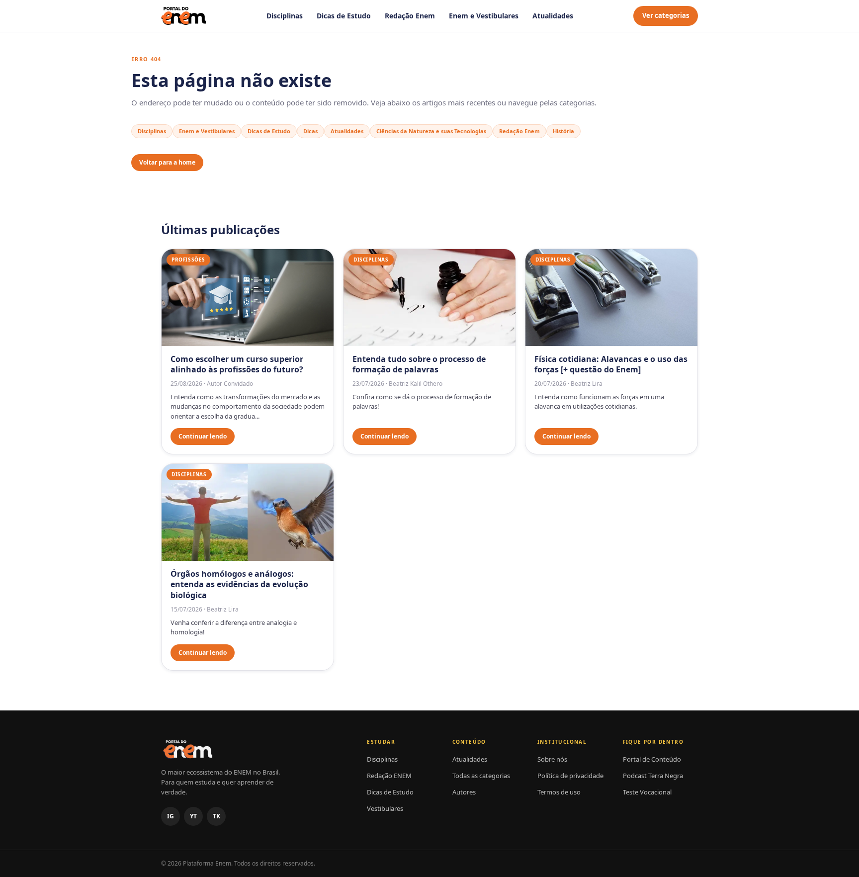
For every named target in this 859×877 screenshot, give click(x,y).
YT (193, 816)
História (563, 131)
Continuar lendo (202, 436)
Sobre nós (552, 759)
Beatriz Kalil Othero (415, 383)
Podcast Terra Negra (653, 775)
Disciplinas (284, 15)
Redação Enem (410, 15)
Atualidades (552, 15)
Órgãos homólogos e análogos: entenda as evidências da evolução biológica (239, 584)
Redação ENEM (389, 775)
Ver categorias (665, 15)
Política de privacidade (570, 775)
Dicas (310, 131)
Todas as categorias (481, 775)
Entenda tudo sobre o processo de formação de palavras (419, 364)
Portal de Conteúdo (652, 759)
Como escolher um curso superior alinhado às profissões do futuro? (237, 364)
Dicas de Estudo (344, 15)
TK (216, 816)
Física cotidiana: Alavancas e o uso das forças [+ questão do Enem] (610, 364)
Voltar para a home (167, 162)
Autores (464, 792)
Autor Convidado (230, 383)
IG (170, 816)
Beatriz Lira (586, 383)
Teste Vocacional (647, 792)
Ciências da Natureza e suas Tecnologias (431, 131)
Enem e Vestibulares (483, 15)
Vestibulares (385, 808)
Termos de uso (559, 792)
